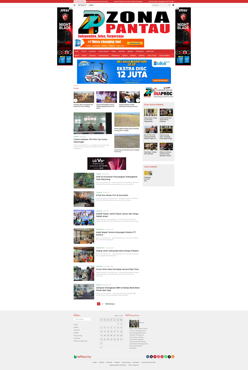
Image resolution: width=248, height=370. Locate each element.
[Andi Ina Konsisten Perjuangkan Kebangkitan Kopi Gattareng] (84, 180)
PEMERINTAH (116, 55)
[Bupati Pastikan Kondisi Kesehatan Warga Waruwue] (129, 97)
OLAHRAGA (92, 51)
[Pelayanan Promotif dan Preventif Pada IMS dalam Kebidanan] (148, 173)
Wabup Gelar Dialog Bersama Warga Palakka (117, 251)
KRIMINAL (133, 55)
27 (111, 339)
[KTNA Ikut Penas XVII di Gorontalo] (84, 199)
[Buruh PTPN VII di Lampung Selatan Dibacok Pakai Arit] (150, 129)
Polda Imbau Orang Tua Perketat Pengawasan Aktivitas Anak (150, 119)
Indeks (91, 5)
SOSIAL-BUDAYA (104, 51)
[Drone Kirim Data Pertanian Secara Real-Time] (84, 273)
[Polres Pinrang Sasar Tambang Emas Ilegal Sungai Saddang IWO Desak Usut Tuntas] (166, 129)
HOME (77, 51)
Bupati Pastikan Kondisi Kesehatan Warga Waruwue (128, 105)
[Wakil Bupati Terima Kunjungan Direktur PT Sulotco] (84, 236)
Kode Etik (77, 330)
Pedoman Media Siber (80, 341)
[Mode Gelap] (173, 5)
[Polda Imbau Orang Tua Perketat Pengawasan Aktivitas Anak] (150, 112)
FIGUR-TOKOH (151, 55)
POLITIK (83, 51)
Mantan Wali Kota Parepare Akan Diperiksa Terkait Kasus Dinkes (165, 154)
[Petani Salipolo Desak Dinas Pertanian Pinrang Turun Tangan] (127, 119)
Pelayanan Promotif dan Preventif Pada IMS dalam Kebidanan (147, 179)
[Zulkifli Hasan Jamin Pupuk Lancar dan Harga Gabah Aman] (84, 217)
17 (101, 335)
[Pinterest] (154, 356)
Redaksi (76, 327)
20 (111, 335)
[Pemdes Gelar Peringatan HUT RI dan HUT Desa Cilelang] (84, 97)
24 (101, 339)
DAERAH (124, 55)
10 (101, 331)
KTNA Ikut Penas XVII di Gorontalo (112, 195)
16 (121, 331)
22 (118, 335)
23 (121, 335)
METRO (84, 55)
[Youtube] (162, 356)
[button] (169, 5)
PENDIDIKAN (140, 51)
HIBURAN (130, 51)
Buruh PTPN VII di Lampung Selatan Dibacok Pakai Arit (150, 136)
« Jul (101, 347)
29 (118, 339)
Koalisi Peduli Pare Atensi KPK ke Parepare (111, 1)
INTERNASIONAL (104, 55)
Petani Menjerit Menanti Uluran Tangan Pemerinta (126, 151)
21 (114, 335)
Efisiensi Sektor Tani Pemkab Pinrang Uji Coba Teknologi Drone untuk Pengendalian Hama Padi (138, 329)
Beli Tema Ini (82, 5)
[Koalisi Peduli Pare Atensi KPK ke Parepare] (166, 112)
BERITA (77, 55)
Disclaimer (77, 338)
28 (114, 339)
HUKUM (113, 51)
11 (104, 331)
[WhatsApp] (165, 356)
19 (108, 335)
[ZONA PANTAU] (124, 24)
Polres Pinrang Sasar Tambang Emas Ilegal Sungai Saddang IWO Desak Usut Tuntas (166, 136)
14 (114, 331)
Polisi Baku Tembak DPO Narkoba (150, 153)
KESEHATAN (150, 51)
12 (108, 331)
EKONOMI (122, 51)
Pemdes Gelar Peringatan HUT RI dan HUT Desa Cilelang (150, 1)
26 (108, 339)
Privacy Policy (78, 335)
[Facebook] (147, 356)
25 (104, 339)
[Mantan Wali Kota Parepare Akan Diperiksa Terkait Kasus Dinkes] (166, 146)
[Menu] (75, 5)
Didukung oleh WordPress (117, 365)
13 (111, 331)
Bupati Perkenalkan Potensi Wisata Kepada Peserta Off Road (105, 106)
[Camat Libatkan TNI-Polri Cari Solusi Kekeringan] (93, 123)
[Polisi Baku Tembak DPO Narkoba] (150, 146)
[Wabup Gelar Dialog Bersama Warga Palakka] (84, 254)
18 (104, 335)
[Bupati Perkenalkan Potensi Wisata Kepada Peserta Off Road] (106, 97)
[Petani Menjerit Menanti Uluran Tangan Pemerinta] (127, 141)
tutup (71, 8)
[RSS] (172, 356)
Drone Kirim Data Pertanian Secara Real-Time (117, 269)
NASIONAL (92, 55)
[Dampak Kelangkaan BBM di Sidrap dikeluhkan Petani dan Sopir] (84, 291)
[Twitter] (151, 356)
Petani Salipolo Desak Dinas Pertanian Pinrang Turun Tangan (126, 129)
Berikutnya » (110, 304)
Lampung (99, 192)
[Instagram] (158, 356)
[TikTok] (169, 356)
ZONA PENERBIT (164, 55)
